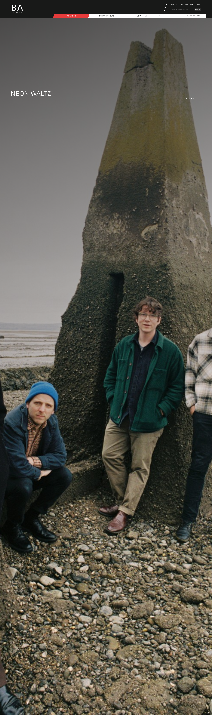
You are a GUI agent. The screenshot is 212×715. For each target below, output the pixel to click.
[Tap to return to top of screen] (209, 713)
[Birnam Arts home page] (17, 13)
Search (197, 9)
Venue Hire (142, 16)
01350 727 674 (197, 16)
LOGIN (188, 16)
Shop (181, 4)
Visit (177, 4)
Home (172, 4)
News (186, 4)
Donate (199, 4)
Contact (192, 4)
